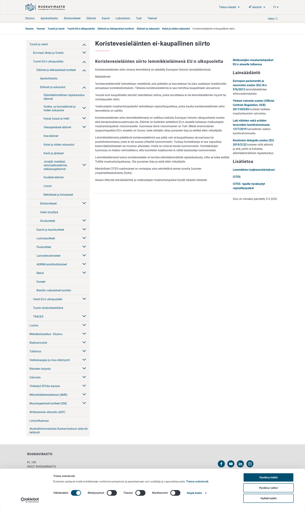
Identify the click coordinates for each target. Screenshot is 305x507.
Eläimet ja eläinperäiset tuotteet (116, 28)
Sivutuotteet (47, 221)
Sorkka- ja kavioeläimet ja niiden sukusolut (60, 108)
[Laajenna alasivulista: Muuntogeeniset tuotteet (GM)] (84, 403)
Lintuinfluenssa (39, 420)
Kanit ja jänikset (54, 153)
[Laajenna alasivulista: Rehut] (84, 273)
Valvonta (35, 377)
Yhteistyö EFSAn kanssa (44, 386)
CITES (237, 176)
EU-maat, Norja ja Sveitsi (48, 52)
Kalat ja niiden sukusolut (176, 28)
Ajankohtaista (49, 18)
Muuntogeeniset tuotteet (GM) (48, 403)
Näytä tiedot (194, 493)
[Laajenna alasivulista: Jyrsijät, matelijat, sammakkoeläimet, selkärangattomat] (84, 165)
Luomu (33, 325)
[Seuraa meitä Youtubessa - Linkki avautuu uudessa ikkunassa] (230, 463)
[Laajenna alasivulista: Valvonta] (84, 377)
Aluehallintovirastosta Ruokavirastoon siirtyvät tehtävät (58, 430)
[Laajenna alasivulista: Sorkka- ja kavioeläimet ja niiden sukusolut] (84, 108)
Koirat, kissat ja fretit (56, 118)
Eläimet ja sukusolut (148, 28)
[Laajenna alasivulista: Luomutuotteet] (84, 238)
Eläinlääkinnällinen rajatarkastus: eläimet (64, 96)
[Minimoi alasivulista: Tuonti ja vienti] (84, 44)
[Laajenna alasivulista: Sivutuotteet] (84, 220)
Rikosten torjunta (40, 368)
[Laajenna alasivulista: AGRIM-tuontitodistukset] (84, 264)
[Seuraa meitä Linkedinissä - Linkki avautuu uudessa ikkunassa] (240, 463)
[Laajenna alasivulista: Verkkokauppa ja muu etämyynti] (84, 360)
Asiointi (257, 7)
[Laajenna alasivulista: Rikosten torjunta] (84, 368)
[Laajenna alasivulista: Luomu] (84, 325)
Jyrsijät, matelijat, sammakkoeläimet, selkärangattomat (55, 165)
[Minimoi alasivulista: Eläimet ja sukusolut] (84, 87)
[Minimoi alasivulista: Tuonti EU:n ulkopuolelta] (84, 61)
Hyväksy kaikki (268, 477)
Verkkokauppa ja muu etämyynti (49, 360)
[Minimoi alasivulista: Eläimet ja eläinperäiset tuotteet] (84, 70)
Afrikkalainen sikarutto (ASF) (47, 412)
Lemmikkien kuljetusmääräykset (254, 169)
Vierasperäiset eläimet (57, 127)
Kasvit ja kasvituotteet (50, 229)
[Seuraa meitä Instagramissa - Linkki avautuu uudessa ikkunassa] (249, 463)
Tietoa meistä (228, 7)
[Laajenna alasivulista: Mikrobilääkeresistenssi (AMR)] (84, 394)
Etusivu (30, 18)
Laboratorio (123, 18)
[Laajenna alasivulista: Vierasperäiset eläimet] (84, 127)
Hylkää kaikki (269, 498)
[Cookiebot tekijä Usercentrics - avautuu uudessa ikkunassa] (29, 500)
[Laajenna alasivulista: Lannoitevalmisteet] (84, 255)
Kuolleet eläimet (54, 177)
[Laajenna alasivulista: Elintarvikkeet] (84, 203)
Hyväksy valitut (268, 487)
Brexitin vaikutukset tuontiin (54, 290)
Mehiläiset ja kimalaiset (58, 194)
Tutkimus (35, 351)
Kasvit (106, 18)
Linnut (48, 186)
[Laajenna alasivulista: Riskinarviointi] (84, 342)
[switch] (112, 493)
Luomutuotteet (46, 238)
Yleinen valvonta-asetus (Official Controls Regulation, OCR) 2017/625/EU (253, 105)
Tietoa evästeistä (197, 481)
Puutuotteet (44, 247)
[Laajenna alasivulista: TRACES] (84, 316)
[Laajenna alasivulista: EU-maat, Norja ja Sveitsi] (84, 53)
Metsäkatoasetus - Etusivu (45, 334)
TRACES (38, 316)
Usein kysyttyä (49, 212)
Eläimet (91, 18)
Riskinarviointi (38, 342)
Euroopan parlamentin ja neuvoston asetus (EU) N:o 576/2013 (250, 85)
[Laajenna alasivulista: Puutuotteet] (84, 247)
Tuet (139, 18)
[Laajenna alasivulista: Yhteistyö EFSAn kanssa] (84, 386)
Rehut (40, 273)
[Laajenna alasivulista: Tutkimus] (84, 351)
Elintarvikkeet (72, 18)
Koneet (41, 281)
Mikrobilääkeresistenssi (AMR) (48, 394)
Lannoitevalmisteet (48, 255)
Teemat (152, 18)
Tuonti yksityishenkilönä (48, 308)
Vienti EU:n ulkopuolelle (47, 299)
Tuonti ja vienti (56, 28)
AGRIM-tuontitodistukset (52, 264)
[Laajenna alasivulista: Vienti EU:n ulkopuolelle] (84, 299)
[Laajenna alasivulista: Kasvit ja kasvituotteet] (84, 229)
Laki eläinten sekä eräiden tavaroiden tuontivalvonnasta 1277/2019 (251, 125)
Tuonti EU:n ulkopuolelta (81, 28)
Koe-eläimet (51, 136)
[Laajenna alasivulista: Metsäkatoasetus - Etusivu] (84, 334)
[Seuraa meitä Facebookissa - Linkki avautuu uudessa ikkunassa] (221, 463)
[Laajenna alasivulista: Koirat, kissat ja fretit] (84, 118)
